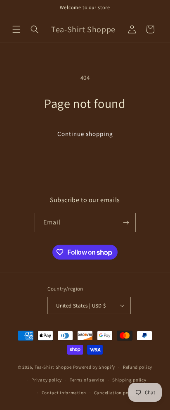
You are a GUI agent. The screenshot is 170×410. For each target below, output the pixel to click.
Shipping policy (129, 380)
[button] (16, 29)
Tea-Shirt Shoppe (53, 367)
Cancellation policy (115, 393)
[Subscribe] (126, 222)
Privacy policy (46, 380)
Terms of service (87, 380)
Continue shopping (85, 134)
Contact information (64, 393)
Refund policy (137, 367)
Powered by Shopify (94, 367)
